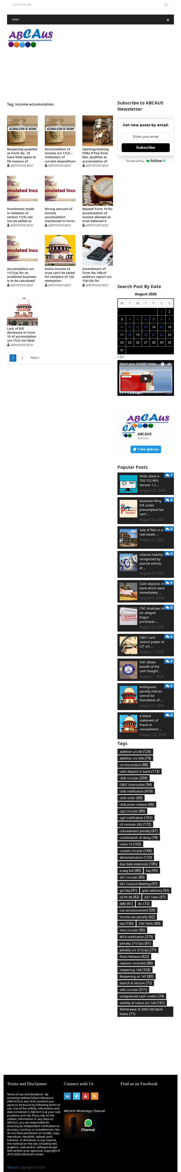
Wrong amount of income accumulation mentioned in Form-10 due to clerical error (60, 215)
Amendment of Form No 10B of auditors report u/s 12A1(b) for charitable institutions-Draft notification (96, 275)
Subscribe (145, 147)
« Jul (120, 356)
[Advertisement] (119, 62)
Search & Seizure (136, 982)
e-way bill (130, 870)
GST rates (155, 897)
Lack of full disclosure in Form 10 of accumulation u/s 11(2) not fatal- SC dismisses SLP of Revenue (22, 334)
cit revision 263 (135, 824)
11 (130, 327)
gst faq (128, 890)
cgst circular (132, 811)
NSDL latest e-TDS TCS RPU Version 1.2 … (150, 480)
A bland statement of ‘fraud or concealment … (151, 722)
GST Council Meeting (139, 883)
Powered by (135, 161)
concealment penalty (139, 830)
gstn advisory (155, 890)
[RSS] (94, 1096)
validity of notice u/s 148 (142, 1002)
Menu (15, 19)
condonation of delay (139, 837)
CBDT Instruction (136, 784)
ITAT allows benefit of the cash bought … (150, 666)
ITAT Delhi (149, 923)
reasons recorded (136, 963)
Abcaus (12, 1167)
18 (130, 335)
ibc (143, 903)
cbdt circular (133, 778)
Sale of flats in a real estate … (151, 532)
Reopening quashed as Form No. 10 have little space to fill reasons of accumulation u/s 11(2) (22, 155)
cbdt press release (137, 804)
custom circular (136, 850)
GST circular (132, 877)
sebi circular (133, 989)
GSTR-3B (129, 897)
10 (122, 327)
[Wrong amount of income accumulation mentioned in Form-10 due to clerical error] (60, 190)
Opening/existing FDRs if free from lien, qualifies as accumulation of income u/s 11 (95, 155)
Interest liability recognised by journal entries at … (151, 561)
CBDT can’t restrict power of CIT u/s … (152, 641)
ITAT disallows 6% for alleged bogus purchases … (153, 615)
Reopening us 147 (136, 976)
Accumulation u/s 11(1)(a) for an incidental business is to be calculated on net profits (21, 275)
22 (161, 335)
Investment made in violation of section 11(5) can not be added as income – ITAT (20, 215)
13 (145, 327)
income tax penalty (137, 916)
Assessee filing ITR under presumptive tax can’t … (152, 507)
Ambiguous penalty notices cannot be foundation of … (151, 693)
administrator (22, 165)
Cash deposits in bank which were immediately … (152, 588)
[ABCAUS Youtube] (145, 395)
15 (161, 327)
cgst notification (136, 817)
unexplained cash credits (142, 996)
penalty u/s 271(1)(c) (138, 949)
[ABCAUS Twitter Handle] (145, 456)
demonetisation (136, 857)
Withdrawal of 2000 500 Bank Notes (141, 1011)
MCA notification (136, 936)
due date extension (138, 863)
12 (138, 327)
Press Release (134, 956)
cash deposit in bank (139, 771)
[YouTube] (85, 1096)
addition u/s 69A (135, 758)
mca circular (132, 930)
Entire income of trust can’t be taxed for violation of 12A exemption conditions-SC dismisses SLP (60, 275)
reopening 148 (135, 969)
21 (153, 335)
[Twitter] (76, 1096)
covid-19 (130, 844)
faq (152, 870)
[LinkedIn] (67, 1096)
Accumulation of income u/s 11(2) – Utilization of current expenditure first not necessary (60, 155)
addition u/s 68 (135, 751)
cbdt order (131, 797)
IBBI (126, 903)
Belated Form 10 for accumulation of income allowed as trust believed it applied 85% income (97, 215)
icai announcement (137, 910)
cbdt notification (136, 791)
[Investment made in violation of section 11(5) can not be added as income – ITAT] (22, 190)
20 (145, 335)
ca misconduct (134, 764)
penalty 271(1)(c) (135, 943)
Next (34, 357)
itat (127, 923)
